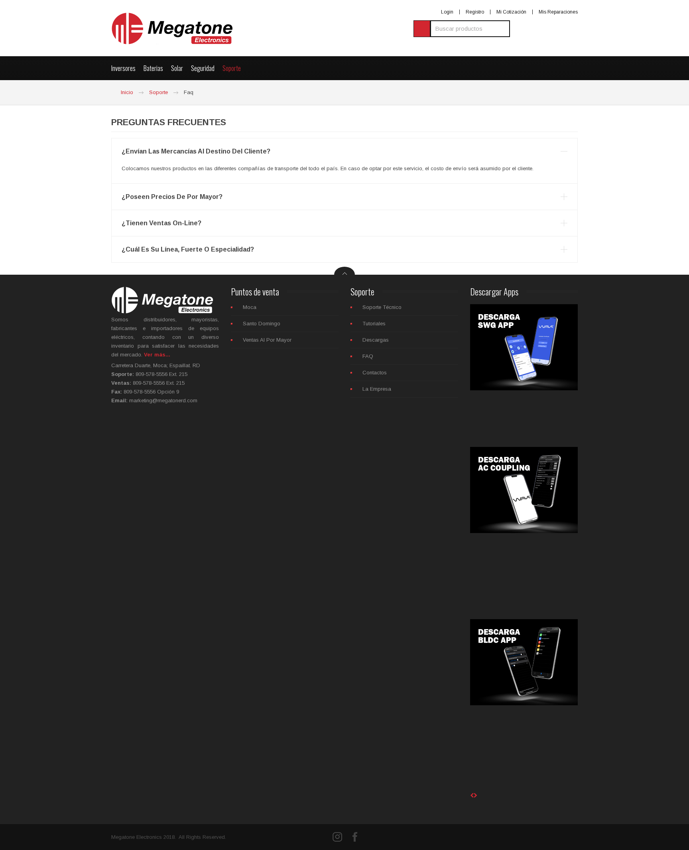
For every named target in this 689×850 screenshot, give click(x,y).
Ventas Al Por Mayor (267, 340)
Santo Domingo (261, 324)
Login (447, 12)
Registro (475, 12)
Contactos (374, 373)
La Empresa (376, 389)
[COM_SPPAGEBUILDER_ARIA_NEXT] (475, 796)
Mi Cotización (511, 12)
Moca (249, 307)
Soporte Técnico (382, 307)
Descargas (375, 340)
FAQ (367, 356)
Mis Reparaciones (558, 12)
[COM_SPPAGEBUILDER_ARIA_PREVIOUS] (472, 796)
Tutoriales (374, 324)
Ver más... (156, 355)
